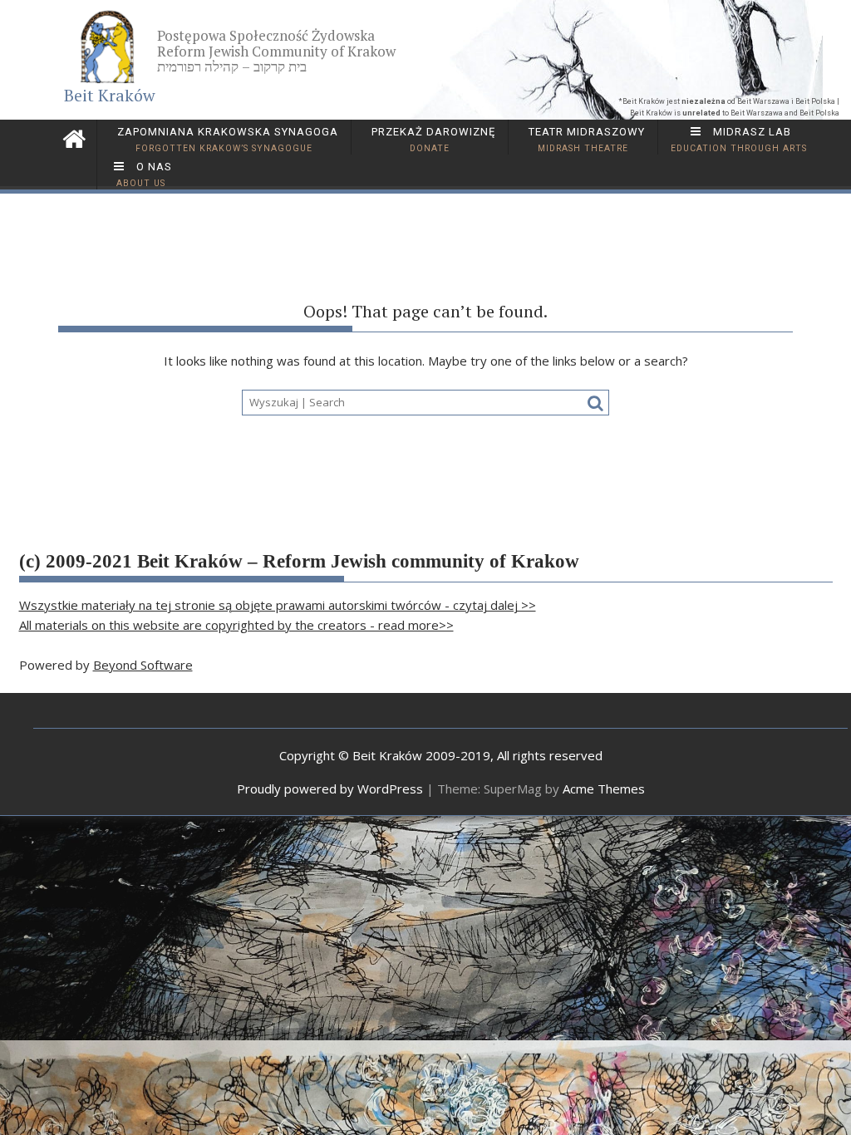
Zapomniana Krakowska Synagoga (226, 139)
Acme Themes (604, 788)
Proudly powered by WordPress (330, 788)
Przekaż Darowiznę (431, 139)
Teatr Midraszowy (585, 139)
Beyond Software (143, 664)
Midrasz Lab (739, 139)
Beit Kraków (109, 95)
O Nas (144, 174)
